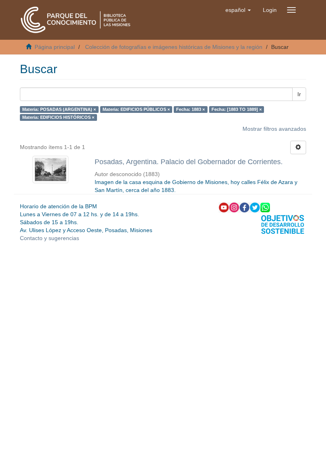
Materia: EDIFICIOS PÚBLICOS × (136, 109)
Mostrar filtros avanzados (274, 129)
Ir (299, 94)
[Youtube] (224, 207)
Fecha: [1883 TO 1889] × (237, 109)
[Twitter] (255, 207)
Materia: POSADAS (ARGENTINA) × (59, 109)
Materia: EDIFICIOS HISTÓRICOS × (58, 117)
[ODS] (282, 224)
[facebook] (244, 207)
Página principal (55, 47)
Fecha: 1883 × (190, 109)
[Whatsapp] (265, 207)
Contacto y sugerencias (49, 238)
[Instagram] (234, 207)
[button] (238, 10)
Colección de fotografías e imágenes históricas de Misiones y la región (173, 47)
